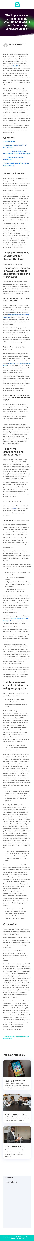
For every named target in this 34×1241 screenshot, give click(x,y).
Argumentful (21, 44)
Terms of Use (14, 1238)
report (15, 508)
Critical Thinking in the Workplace (15, 1114)
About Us (21, 1238)
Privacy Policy (25, 1237)
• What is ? (9, 141)
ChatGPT (15, 66)
